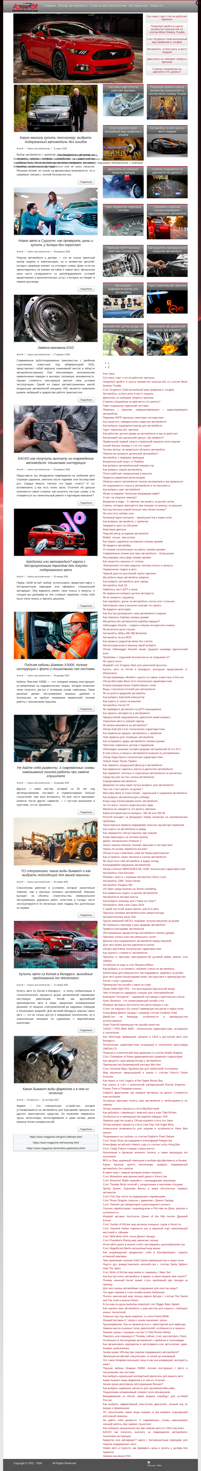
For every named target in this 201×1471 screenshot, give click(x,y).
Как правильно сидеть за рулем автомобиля (130, 892)
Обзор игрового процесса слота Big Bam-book (131, 1108)
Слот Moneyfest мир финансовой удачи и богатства (135, 1176)
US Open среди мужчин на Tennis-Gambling (129, 888)
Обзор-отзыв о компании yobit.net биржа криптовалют (136, 853)
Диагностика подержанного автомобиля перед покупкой (137, 940)
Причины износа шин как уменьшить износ (129, 936)
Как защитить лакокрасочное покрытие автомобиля (167, 249)
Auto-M (47, 1463)
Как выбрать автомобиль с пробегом (125, 521)
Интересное (138, 5)
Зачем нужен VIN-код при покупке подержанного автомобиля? (141, 1352)
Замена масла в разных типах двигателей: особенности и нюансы (144, 1328)
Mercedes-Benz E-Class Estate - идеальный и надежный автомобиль (145, 793)
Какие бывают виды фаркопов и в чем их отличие (56, 1091)
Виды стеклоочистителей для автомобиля (129, 689)
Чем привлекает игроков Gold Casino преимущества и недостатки (143, 1260)
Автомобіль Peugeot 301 (118, 885)
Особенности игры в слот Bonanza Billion (128, 964)
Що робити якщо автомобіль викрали (126, 577)
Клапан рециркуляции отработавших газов (129, 685)
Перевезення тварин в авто (119, 569)
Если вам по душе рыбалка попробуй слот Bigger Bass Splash (141, 1304)
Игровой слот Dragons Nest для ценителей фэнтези (135, 665)
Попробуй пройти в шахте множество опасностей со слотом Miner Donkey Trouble (167, 29)
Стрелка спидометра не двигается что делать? (166, 70)
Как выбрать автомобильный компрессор (128, 465)
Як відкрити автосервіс (117, 609)
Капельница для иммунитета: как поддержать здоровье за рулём (143, 972)
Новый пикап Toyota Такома (120, 761)
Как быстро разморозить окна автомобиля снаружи (134, 613)
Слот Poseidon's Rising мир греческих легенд (130, 1240)
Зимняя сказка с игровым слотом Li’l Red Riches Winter (137, 1332)
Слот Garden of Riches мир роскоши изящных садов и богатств (142, 1224)
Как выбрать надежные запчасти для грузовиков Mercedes (139, 1388)
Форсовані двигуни (114, 529)
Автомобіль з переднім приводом (123, 457)
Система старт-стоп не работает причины (167, 18)
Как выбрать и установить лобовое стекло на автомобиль (138, 968)
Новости (156, 5)
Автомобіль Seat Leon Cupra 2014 (123, 904)
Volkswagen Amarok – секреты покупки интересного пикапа (138, 625)
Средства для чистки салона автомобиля (128, 777)
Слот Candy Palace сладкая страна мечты (128, 1148)
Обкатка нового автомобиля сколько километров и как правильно (143, 481)
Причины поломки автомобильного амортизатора (133, 912)
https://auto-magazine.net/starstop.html (56, 1142)
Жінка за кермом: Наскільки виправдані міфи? (131, 493)
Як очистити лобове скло (118, 513)
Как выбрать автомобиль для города (125, 581)
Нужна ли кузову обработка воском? (125, 848)
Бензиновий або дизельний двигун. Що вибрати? (167, 328)
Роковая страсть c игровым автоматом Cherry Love (134, 877)
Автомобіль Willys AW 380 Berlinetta (125, 633)
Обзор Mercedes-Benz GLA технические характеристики (137, 681)
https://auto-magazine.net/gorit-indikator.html (56, 1136)
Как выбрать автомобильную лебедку (126, 797)
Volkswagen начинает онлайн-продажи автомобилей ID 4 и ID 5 (142, 749)
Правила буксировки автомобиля (123, 928)
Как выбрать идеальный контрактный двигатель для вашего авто (143, 1376)
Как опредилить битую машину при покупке (130, 833)
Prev (105, 373)
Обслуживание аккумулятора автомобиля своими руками (138, 932)
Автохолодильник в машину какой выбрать (129, 645)
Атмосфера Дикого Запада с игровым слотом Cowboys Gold (140, 1012)
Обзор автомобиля (72, 5)
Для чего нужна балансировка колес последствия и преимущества (144, 976)
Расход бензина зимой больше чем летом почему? (134, 509)
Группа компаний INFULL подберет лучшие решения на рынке (141, 920)
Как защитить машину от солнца (123, 561)
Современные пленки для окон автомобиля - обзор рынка (138, 553)
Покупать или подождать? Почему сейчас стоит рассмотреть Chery (145, 1336)
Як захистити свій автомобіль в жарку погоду (131, 861)
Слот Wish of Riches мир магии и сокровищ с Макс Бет (137, 1272)
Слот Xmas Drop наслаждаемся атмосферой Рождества (137, 1140)
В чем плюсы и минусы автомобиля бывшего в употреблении (141, 753)
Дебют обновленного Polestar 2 (122, 840)
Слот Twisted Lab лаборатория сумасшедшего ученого (136, 1204)
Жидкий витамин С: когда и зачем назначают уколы (135, 1320)
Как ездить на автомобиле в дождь (124, 829)
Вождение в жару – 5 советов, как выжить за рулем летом (138, 501)
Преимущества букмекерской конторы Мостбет (132, 1064)
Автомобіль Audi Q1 (115, 585)
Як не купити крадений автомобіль (124, 693)
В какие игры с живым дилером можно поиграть (132, 1172)
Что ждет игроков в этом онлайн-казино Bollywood (133, 1292)
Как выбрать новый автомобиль (122, 469)
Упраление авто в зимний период (123, 721)
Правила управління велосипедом (124, 477)
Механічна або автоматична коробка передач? (131, 621)
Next (112, 373)
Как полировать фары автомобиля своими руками (134, 741)
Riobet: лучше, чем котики (119, 537)
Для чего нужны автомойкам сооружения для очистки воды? (140, 1288)
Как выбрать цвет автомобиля (121, 489)
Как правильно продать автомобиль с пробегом (132, 733)
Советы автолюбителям (108, 5)
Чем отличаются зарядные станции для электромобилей (138, 992)
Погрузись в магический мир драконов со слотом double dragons (142, 1052)
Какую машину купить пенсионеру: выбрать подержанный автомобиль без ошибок (56, 140)
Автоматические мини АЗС (119, 916)
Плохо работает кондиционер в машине (127, 473)
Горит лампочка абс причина (167, 285)
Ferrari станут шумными (118, 980)
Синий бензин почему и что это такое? (127, 445)
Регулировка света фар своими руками (127, 557)
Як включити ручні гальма (119, 629)
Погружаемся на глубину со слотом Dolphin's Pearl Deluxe (138, 1136)
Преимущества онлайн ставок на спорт (127, 984)
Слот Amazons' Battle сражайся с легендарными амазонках (139, 1180)
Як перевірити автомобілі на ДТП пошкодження (132, 709)
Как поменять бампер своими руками (126, 617)
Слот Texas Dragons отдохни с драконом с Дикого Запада (138, 1200)
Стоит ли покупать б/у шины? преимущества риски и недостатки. (143, 1008)
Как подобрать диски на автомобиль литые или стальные (138, 601)
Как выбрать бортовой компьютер (123, 697)
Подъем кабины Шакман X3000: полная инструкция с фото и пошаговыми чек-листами (56, 667)
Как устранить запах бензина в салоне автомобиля (134, 856)
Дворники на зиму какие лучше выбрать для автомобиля (138, 785)
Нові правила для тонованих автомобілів (128, 737)
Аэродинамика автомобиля (119, 781)
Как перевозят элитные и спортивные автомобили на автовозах (142, 773)
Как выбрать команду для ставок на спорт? (129, 900)
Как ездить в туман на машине (122, 701)
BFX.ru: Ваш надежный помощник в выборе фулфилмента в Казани (145, 1160)
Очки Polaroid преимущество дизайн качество (131, 1024)
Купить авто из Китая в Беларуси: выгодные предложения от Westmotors (56, 976)
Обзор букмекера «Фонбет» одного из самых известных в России (143, 677)
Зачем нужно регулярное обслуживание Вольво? (133, 1384)
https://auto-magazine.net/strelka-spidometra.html (56, 1148)
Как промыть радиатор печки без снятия (127, 641)
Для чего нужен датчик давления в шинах (129, 944)
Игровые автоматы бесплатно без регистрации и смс (136, 1004)
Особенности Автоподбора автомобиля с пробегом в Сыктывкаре (143, 1340)
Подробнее (86, 182)
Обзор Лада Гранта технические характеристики (133, 757)
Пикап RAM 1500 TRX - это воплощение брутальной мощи (139, 988)
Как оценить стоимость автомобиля (125, 952)
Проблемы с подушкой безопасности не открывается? (136, 657)
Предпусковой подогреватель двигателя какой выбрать (137, 717)
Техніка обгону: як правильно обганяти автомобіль (134, 449)
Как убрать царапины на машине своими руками (133, 541)
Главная (49, 5)
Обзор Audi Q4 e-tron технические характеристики (134, 729)
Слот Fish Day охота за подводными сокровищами (134, 1196)
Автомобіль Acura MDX (117, 637)
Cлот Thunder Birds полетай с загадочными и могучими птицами (143, 1184)
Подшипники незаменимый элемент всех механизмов (136, 1392)
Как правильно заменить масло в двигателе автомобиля (138, 769)
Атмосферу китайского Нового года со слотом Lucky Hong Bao (141, 1144)
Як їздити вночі (112, 661)
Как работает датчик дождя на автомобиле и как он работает (123, 328)
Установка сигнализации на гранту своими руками (134, 549)
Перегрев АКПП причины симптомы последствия (123, 249)
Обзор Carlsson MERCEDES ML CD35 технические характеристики (144, 869)
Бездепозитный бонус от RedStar (123, 461)
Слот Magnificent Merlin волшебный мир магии (131, 1248)
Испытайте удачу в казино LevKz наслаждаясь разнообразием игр (144, 1244)
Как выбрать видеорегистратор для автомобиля (123, 289)
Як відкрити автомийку (117, 545)
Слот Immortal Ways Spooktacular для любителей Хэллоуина (140, 1068)
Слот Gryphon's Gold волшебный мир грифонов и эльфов (167, 41)
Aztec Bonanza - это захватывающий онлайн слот (133, 1000)
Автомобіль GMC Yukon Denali (121, 880)
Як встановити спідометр (118, 597)
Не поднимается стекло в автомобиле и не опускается (136, 485)
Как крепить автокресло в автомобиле (126, 713)
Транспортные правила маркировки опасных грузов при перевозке (143, 825)
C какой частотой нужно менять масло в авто (131, 908)
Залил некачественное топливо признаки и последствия (137, 845)
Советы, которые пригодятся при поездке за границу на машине (142, 505)
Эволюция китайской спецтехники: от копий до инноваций (139, 1356)
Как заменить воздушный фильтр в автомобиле (132, 765)
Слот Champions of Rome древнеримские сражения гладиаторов (142, 1056)
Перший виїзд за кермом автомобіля (125, 533)
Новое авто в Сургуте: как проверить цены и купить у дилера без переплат (55, 243)
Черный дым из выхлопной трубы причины (129, 573)
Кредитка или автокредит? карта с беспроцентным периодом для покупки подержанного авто (55, 566)
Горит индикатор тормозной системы (123, 208)
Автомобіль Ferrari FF (116, 705)
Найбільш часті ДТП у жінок (120, 589)
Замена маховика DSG (56, 348)
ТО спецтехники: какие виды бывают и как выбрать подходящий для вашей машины (56, 873)
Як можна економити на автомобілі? (125, 725)
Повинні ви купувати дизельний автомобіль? (130, 453)
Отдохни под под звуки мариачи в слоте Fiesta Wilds (136, 1316)
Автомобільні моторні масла (120, 896)
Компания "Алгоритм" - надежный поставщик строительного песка (143, 996)
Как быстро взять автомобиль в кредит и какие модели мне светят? (145, 1276)
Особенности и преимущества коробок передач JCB (135, 1116)
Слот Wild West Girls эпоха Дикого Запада (129, 1236)
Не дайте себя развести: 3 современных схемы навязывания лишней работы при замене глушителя (56, 772)
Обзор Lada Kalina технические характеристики (132, 948)
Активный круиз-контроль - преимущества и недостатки (137, 517)
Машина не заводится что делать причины (129, 809)
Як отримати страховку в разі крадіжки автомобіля (134, 924)
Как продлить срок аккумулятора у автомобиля (132, 1060)
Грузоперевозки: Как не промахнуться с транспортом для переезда (144, 1324)
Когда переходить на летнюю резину (125, 837)
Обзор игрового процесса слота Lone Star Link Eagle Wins (138, 1124)
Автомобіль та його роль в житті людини (167, 51)
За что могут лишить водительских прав (128, 805)
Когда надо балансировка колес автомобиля (130, 801)
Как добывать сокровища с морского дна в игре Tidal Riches (140, 1112)
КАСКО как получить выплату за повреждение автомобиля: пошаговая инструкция (56, 461)
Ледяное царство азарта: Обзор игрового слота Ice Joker (138, 1120)
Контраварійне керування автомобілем (126, 864)
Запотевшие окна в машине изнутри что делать (132, 605)
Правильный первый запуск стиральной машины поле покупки (141, 441)
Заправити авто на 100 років (120, 525)
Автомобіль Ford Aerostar (118, 872)
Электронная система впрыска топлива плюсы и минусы (138, 565)
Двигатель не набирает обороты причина (167, 60)
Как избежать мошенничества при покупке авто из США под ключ (143, 1428)
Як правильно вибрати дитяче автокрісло (128, 593)
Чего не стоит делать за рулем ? (123, 789)
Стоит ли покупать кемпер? (120, 497)
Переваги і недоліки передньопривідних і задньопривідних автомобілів (167, 210)
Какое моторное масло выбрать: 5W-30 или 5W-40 (134, 813)
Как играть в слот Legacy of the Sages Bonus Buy (133, 1080)
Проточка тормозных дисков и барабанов (128, 745)
